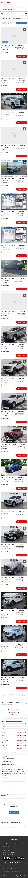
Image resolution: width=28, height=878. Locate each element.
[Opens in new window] (7, 858)
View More (5, 778)
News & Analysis (7, 844)
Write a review (14, 752)
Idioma (6, 863)
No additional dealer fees (19, 280)
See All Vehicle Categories (10, 854)
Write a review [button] (14, 812)
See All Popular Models (9, 852)
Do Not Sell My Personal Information (11, 871)
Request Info (21, 56)
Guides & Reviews (19, 844)
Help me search (21, 23)
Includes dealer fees (19, 47)
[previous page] (4, 695)
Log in (25, 863)
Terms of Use (6, 869)
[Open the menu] (25, 2)
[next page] (23, 695)
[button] (22, 14)
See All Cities (6, 850)
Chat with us (6, 846)
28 (19, 695)
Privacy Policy (14, 869)
